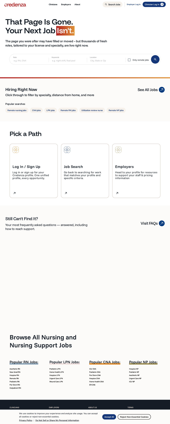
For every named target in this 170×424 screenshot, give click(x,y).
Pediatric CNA (94, 372)
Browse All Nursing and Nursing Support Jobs (43, 341)
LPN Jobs (71, 362)
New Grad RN (15, 372)
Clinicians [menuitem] (53, 4)
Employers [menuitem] (66, 4)
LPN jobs (50, 110)
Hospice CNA (94, 378)
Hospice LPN (54, 375)
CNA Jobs (111, 362)
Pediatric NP (134, 372)
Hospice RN (14, 375)
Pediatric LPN (54, 369)
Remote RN (14, 378)
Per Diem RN (15, 385)
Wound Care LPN (56, 382)
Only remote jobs (141, 60)
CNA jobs (36, 110)
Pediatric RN (15, 382)
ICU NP (132, 382)
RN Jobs (30, 362)
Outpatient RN (15, 388)
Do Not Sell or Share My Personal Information (57, 420)
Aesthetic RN (15, 369)
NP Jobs (149, 362)
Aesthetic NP (134, 375)
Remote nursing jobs (16, 110)
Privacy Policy (25, 420)
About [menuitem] (77, 4)
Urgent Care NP (135, 378)
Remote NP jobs (116, 110)
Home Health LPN (56, 372)
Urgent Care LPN (56, 378)
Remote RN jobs (68, 110)
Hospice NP (134, 369)
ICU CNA (92, 369)
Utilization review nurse (92, 110)
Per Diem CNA (95, 375)
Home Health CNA (96, 382)
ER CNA (92, 385)
